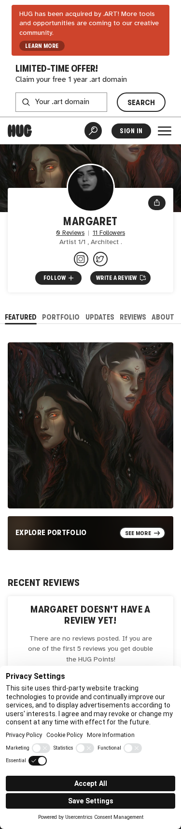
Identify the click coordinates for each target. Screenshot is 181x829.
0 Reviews (70, 233)
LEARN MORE (41, 46)
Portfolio (61, 317)
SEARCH (141, 102)
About (163, 317)
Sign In (131, 131)
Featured (21, 317)
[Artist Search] (93, 130)
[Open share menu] (157, 203)
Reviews (133, 317)
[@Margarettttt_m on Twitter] (100, 259)
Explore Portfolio (51, 532)
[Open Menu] (164, 130)
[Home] (20, 131)
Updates (99, 317)
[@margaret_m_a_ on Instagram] (81, 259)
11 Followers (109, 233)
